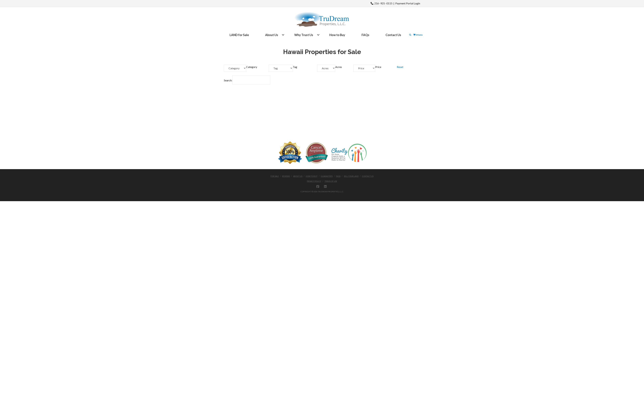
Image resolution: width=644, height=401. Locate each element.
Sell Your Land (351, 176)
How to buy (311, 176)
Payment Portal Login (407, 3)
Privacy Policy (314, 181)
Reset (400, 66)
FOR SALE (275, 176)
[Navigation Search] (410, 35)
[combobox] (251, 66)
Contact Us (367, 176)
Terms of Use (331, 181)
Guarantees (327, 176)
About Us (297, 176)
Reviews (286, 176)
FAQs (338, 176)
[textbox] (251, 66)
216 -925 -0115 (382, 3)
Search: (228, 80)
